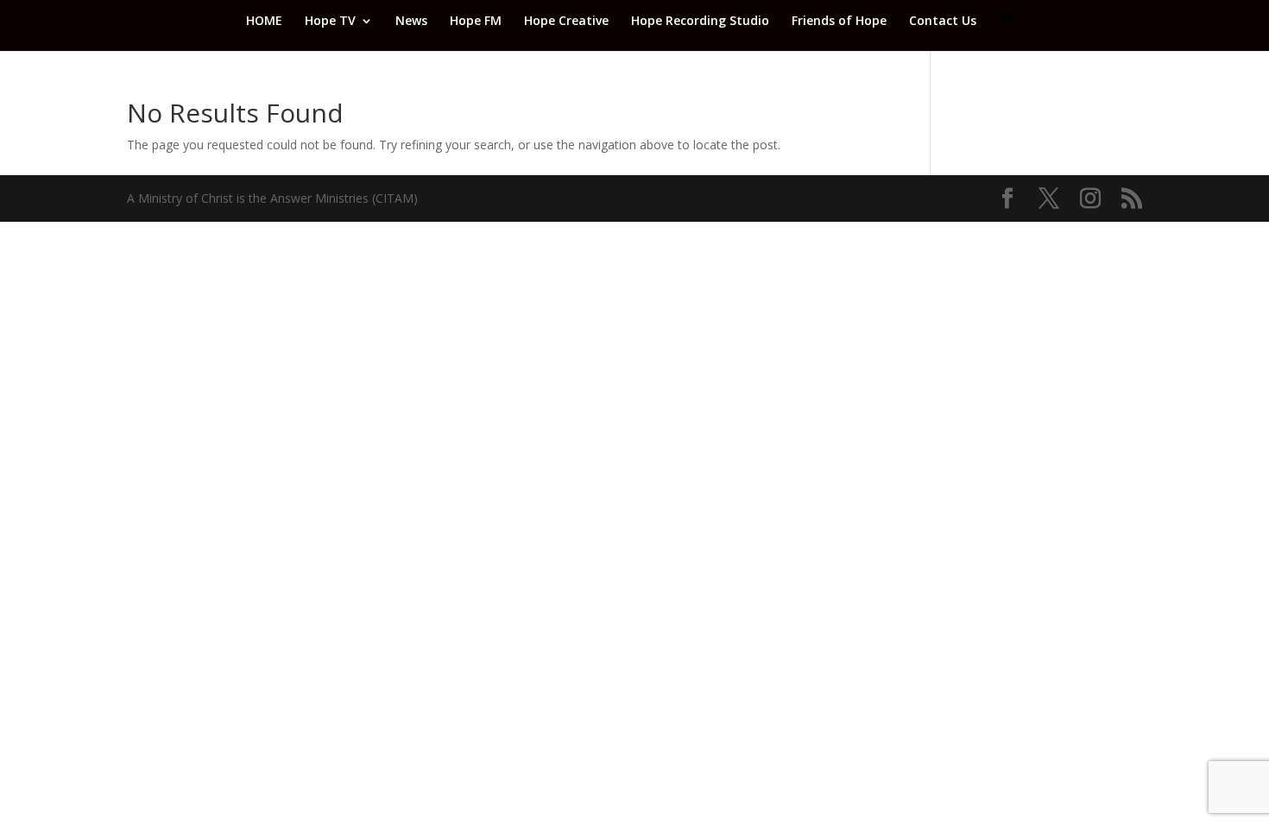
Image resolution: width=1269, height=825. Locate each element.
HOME (264, 21)
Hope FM (476, 21)
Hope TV (330, 21)
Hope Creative (566, 21)
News (411, 21)
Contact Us (942, 21)
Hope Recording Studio (700, 21)
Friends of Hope (839, 21)
